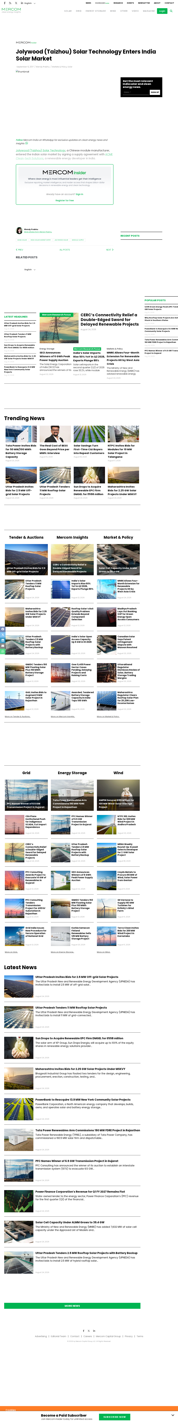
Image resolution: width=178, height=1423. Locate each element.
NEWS (88, 3)
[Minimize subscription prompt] (172, 1415)
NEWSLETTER (144, 3)
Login (162, 11)
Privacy (129, 1336)
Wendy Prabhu (43, 67)
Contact (74, 1336)
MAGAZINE (149, 11)
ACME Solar (22, 240)
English (28, 3)
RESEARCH (118, 3)
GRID (79, 11)
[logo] (11, 11)
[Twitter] (16, 3)
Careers (87, 1336)
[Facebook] (4, 3)
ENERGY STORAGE (96, 11)
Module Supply (78, 240)
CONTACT (169, 3)
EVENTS (130, 3)
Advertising (41, 1336)
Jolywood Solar (61, 240)
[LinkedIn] (22, 3)
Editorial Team (58, 1336)
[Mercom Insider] (102, 3)
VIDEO (135, 11)
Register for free (65, 200)
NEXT (109, 249)
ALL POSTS (65, 249)
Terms (140, 1336)
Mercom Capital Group (108, 1336)
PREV (20, 249)
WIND (113, 11)
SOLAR (68, 11)
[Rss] (10, 3)
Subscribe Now (114, 1417)
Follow (19, 140)
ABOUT (157, 3)
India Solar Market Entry (41, 240)
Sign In (79, 194)
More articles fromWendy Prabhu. (38, 232)
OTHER (124, 11)
